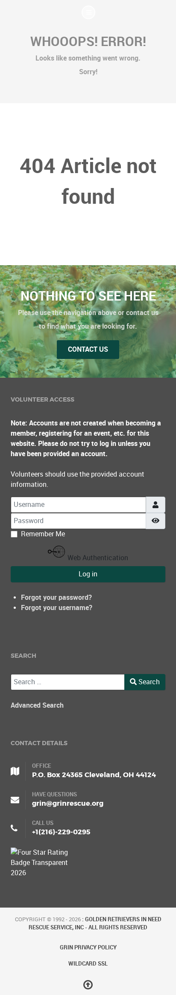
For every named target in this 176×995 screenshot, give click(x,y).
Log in (88, 574)
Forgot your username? (56, 608)
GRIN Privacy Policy (88, 947)
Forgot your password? (56, 597)
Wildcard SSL (88, 963)
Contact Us (88, 349)
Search (148, 682)
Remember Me (43, 534)
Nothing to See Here (88, 296)
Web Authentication (97, 558)
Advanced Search (37, 705)
